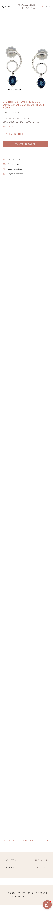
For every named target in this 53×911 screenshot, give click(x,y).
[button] (47, 904)
